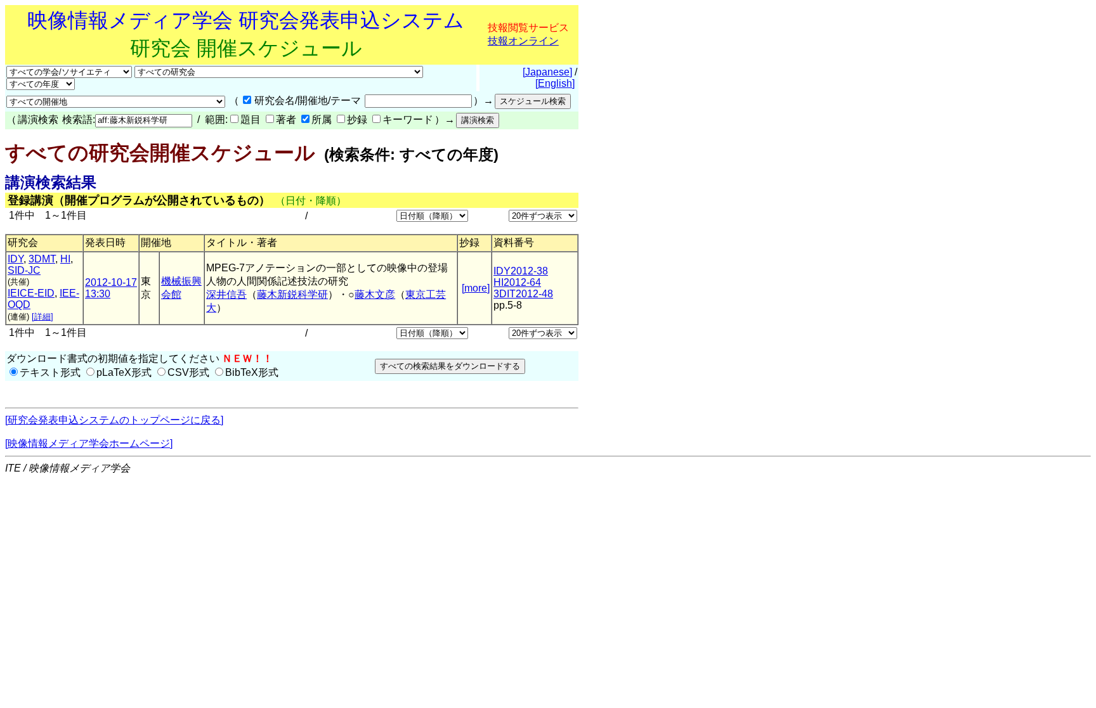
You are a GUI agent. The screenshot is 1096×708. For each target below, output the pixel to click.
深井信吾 (226, 294)
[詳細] (42, 316)
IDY (15, 259)
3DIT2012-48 (523, 293)
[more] (476, 288)
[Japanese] (547, 72)
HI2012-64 (517, 282)
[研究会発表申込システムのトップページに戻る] (114, 420)
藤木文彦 (375, 294)
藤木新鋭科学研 (292, 294)
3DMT (42, 259)
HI (65, 259)
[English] (555, 83)
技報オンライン (523, 40)
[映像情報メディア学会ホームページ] (89, 443)
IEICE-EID (31, 293)
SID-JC (24, 270)
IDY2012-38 (520, 271)
